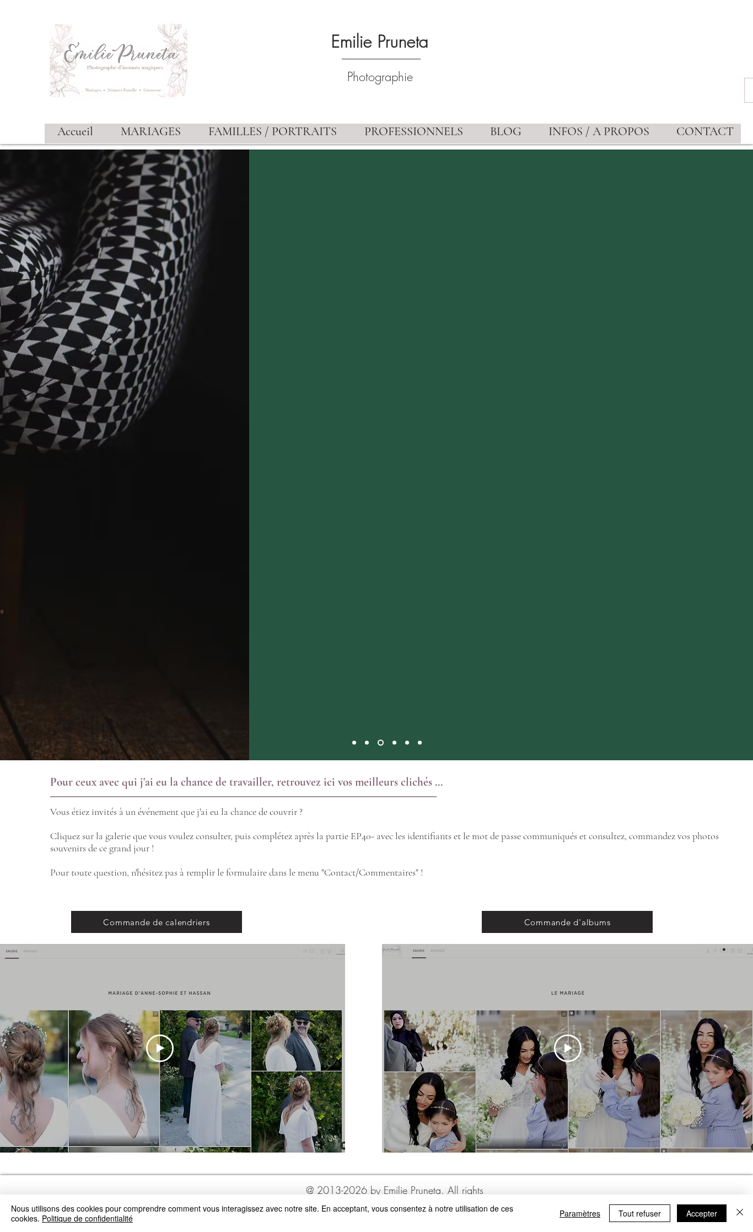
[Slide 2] (367, 743)
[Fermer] (739, 1213)
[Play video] (160, 1048)
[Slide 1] (354, 743)
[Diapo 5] (407, 743)
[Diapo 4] (394, 743)
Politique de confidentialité (87, 1218)
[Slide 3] (381, 743)
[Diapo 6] (420, 743)
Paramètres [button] (580, 1213)
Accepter (701, 1213)
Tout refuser (639, 1213)
